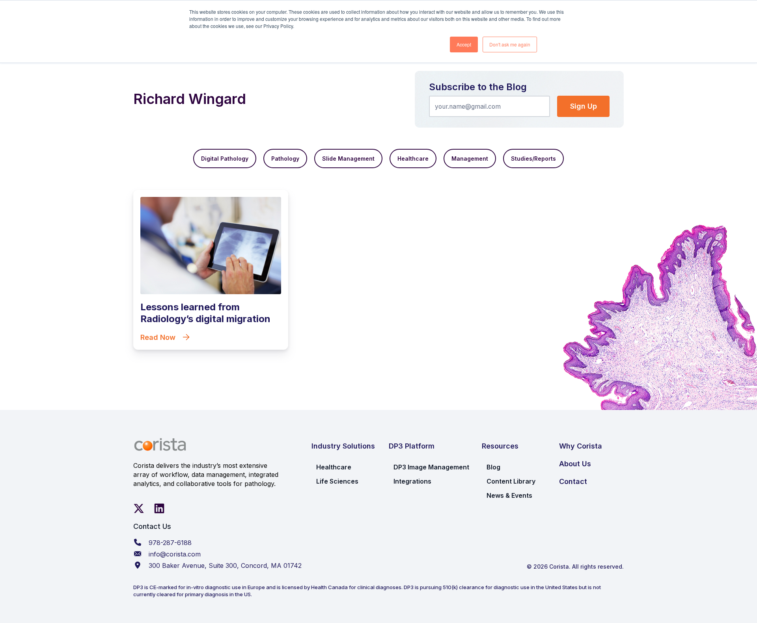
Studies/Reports (533, 158)
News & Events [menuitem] (509, 495)
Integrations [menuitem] (412, 481)
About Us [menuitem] (575, 464)
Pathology (285, 158)
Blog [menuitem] (493, 467)
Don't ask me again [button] (509, 44)
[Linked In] (159, 508)
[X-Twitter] (138, 508)
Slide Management (348, 158)
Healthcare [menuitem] (333, 467)
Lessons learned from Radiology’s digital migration (205, 312)
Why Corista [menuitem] (580, 446)
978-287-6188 (170, 543)
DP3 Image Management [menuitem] (431, 467)
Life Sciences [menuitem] (337, 481)
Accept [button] (464, 44)
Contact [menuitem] (573, 481)
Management (469, 158)
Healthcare (413, 158)
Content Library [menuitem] (511, 481)
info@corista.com (175, 554)
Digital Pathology (224, 158)
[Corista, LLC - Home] (160, 444)
